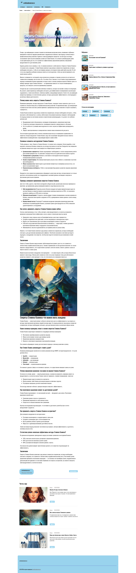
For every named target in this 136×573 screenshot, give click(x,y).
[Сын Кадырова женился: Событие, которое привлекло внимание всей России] (85, 87)
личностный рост (27, 10)
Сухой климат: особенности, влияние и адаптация (101, 67)
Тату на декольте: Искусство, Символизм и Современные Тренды (99, 97)
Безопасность (47, 7)
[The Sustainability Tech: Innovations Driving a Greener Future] (33, 495)
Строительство (105, 115)
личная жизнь (37, 7)
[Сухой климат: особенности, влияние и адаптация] (85, 68)
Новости (52, 501)
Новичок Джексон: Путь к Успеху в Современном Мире (102, 77)
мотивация (22, 7)
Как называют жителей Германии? (97, 57)
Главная (20, 10)
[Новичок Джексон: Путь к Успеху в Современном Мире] (85, 78)
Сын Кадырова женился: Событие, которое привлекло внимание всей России (102, 87)
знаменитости (29, 7)
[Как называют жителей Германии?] (85, 58)
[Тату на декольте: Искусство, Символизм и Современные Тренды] (85, 97)
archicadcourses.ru (37, 569)
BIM (42, 7)
